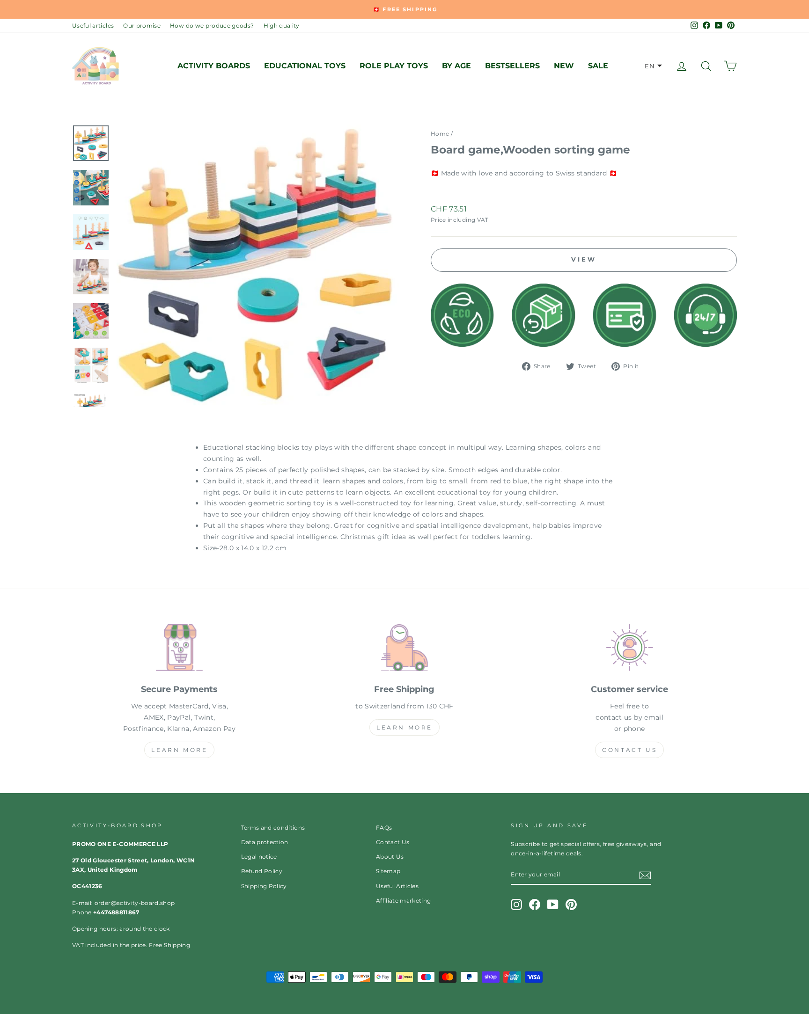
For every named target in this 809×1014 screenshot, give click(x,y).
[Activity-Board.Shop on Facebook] (534, 904)
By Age (456, 65)
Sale (598, 65)
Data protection (264, 842)
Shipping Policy (264, 886)
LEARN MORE (179, 749)
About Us (390, 856)
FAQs (384, 827)
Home (440, 133)
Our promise (142, 25)
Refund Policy (262, 871)
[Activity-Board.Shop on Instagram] (516, 904)
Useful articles (93, 25)
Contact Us (629, 749)
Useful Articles (397, 886)
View (583, 259)
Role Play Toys (394, 65)
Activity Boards (213, 65)
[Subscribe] (645, 875)
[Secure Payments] (179, 649)
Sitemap (388, 871)
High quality (282, 25)
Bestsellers (512, 65)
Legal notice (259, 856)
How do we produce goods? (212, 25)
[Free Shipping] (404, 649)
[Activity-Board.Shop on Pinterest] (571, 904)
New (564, 65)
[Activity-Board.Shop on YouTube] (553, 904)
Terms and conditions (273, 827)
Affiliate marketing (403, 900)
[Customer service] (629, 649)
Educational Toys (305, 65)
